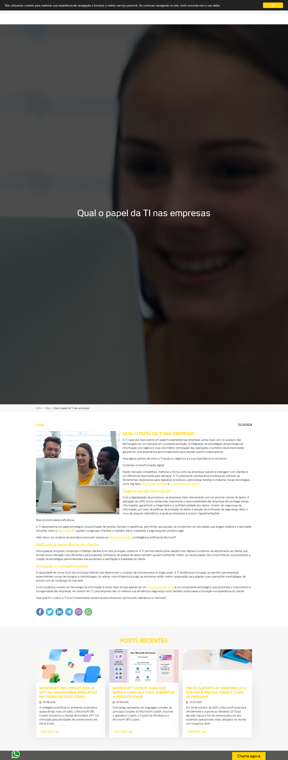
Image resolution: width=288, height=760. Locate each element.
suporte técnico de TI (160, 587)
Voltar (40, 424)
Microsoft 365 (67, 530)
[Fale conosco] (16, 754)
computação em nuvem (184, 483)
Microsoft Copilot (120, 537)
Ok (273, 5)
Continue (47, 731)
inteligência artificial (154, 483)
